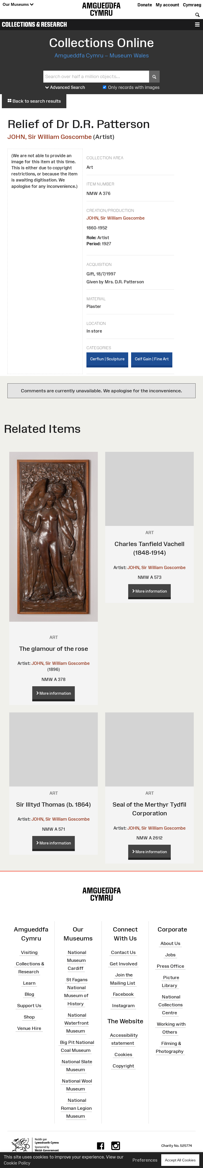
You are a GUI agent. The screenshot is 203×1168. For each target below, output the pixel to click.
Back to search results (36, 101)
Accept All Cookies (180, 1160)
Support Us (29, 1005)
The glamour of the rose (53, 648)
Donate (144, 4)
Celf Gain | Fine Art (152, 359)
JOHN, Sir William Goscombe (49, 136)
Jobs (170, 954)
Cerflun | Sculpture (107, 359)
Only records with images (134, 87)
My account (167, 4)
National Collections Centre (170, 1004)
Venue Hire (29, 1028)
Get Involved (123, 963)
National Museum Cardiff (76, 960)
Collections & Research (34, 24)
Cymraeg (192, 4)
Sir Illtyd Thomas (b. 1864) (53, 804)
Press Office (170, 966)
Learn (29, 982)
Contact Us (123, 952)
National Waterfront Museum (76, 1022)
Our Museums (16, 4)
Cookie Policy (17, 1163)
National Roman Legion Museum (76, 1108)
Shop (29, 1017)
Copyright (123, 1065)
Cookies (123, 1054)
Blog (29, 994)
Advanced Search (67, 87)
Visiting (29, 952)
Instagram (123, 1005)
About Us (170, 943)
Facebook (123, 994)
